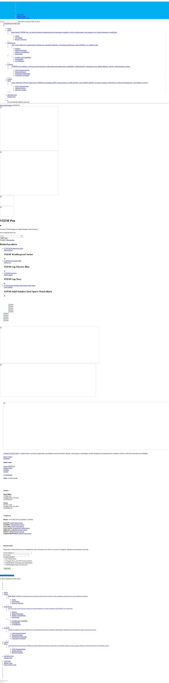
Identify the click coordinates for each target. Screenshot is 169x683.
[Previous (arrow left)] (1, 682)
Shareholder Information (19, 637)
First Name (7, 555)
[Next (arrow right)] (3, 682)
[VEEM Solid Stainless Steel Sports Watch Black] (19, 285)
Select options (8, 250)
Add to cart (4, 238)
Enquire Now (8, 658)
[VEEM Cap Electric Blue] (12, 261)
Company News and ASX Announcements (18, 561)
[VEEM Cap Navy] (10, 273)
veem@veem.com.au (16, 523)
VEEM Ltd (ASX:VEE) (11, 453)
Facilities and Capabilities (19, 621)
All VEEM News (10, 559)
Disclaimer (6, 458)
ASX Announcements (18, 649)
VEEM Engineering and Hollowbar (16, 565)
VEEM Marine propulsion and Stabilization (18, 563)
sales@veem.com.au (25, 533)
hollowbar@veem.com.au (19, 530)
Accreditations (7, 475)
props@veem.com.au (17, 524)
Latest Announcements (19, 633)
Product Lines (7, 468)
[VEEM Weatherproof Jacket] (13, 248)
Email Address (8, 553)
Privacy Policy (7, 457)
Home (2, 105)
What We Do (8, 607)
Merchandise (8, 105)
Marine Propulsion (17, 614)
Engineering (15, 617)
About (6, 594)
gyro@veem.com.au (17, 526)
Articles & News (17, 651)
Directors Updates (17, 652)
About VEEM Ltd (9, 466)
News (6, 644)
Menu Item (48, 596)
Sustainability (16, 622)
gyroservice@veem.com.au (21, 528)
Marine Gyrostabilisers (19, 615)
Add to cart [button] (7, 262)
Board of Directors (17, 603)
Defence (14, 612)
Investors (6, 628)
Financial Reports (17, 635)
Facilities (6, 470)
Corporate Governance (19, 638)
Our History (15, 601)
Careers (5, 471)
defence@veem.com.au (17, 532)
